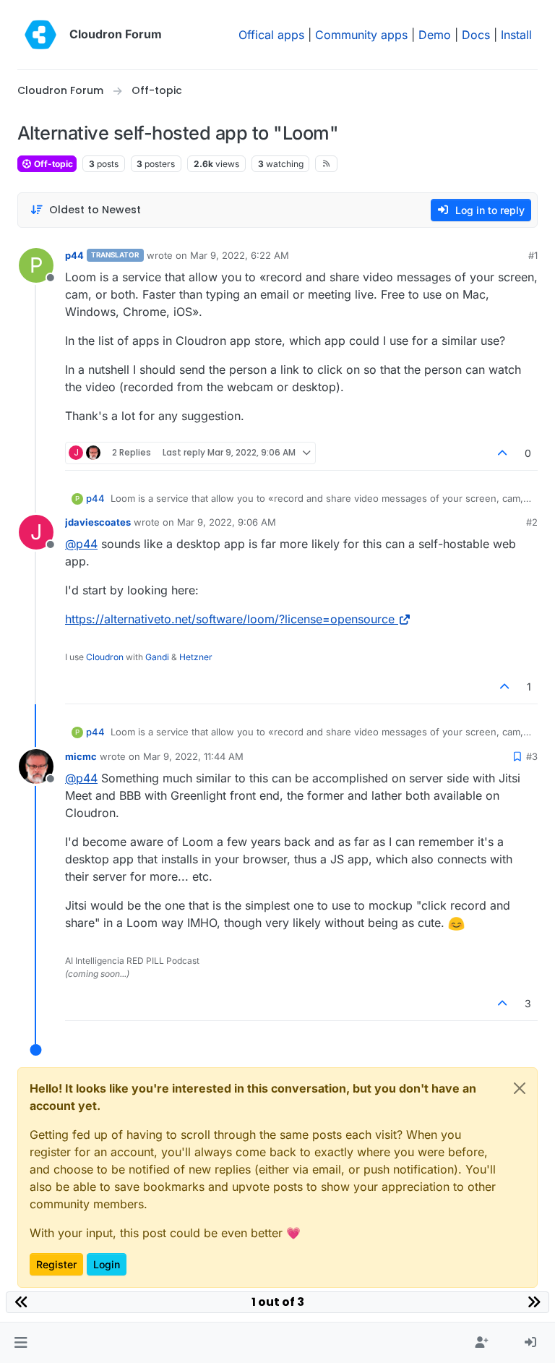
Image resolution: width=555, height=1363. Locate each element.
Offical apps (271, 34)
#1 (533, 255)
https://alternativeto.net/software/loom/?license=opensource (230, 619)
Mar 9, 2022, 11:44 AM (193, 756)
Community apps (361, 34)
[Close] (519, 1088)
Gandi (157, 656)
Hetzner (195, 656)
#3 (532, 756)
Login (106, 1264)
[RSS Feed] (326, 163)
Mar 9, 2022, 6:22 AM (239, 255)
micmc (81, 756)
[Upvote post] (503, 453)
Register (56, 1264)
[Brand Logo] (40, 34)
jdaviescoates (98, 522)
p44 (74, 255)
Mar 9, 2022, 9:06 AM (226, 522)
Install (516, 34)
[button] (20, 1342)
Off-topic (52, 163)
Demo (434, 34)
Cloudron (105, 656)
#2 (532, 522)
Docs (476, 34)
